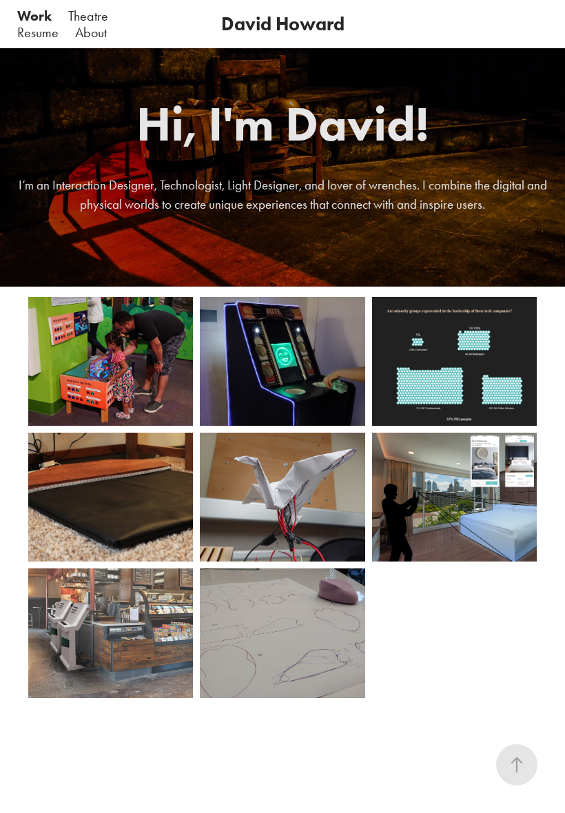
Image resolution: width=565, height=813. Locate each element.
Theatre (88, 16)
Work (34, 16)
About (91, 32)
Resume (38, 32)
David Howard (283, 23)
